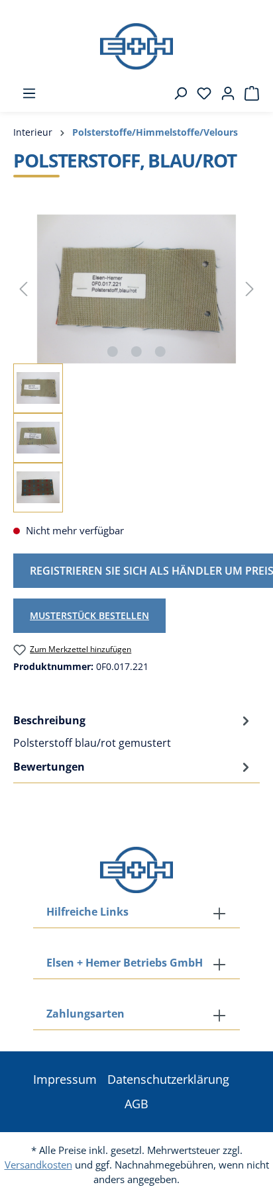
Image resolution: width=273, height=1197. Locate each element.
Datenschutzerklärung (168, 1079)
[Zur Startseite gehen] (136, 46)
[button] (136, 1014)
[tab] (133, 731)
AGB (136, 1104)
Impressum (65, 1079)
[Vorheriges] (23, 289)
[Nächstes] (250, 289)
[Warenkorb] (248, 93)
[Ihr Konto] (224, 93)
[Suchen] (176, 93)
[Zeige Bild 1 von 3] (112, 351)
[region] (136, 363)
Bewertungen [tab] (49, 766)
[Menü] (25, 93)
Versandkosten (38, 1164)
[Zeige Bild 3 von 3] (160, 351)
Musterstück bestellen (89, 615)
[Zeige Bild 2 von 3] (136, 351)
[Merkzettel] (200, 93)
